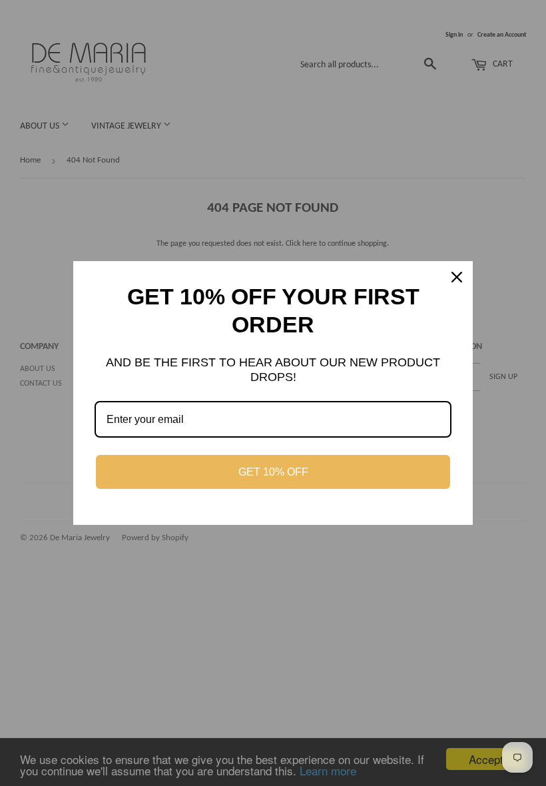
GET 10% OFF (273, 472)
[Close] (457, 277)
